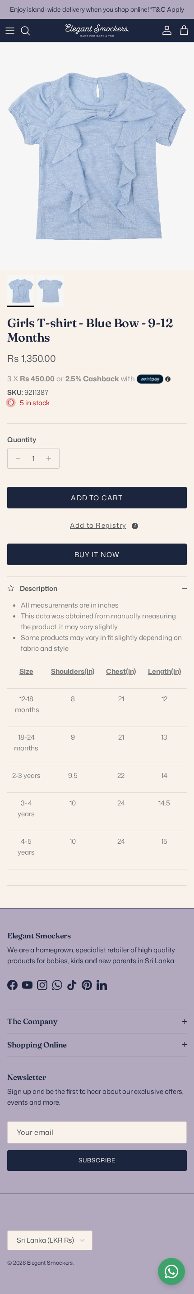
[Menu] (10, 31)
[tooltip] (135, 526)
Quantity (21, 439)
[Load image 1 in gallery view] (97, 156)
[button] (97, 524)
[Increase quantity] (51, 458)
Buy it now (97, 554)
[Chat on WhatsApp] (171, 1271)
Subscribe (97, 1160)
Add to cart (97, 498)
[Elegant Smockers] (97, 30)
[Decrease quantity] (15, 458)
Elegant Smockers (50, 1263)
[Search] (30, 31)
